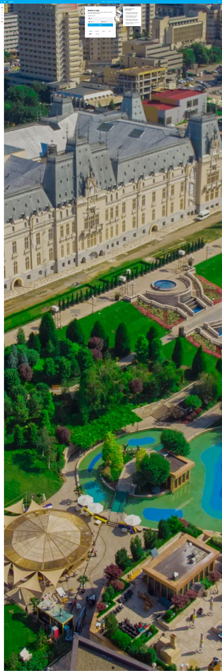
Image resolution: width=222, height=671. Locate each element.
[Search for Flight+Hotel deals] (1, 12)
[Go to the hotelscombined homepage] (8, 1)
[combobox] (92, 15)
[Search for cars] (1, 10)
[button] (2, 2)
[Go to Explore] (1, 15)
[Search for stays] (1, 8)
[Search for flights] (1, 5)
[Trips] (1, 18)
